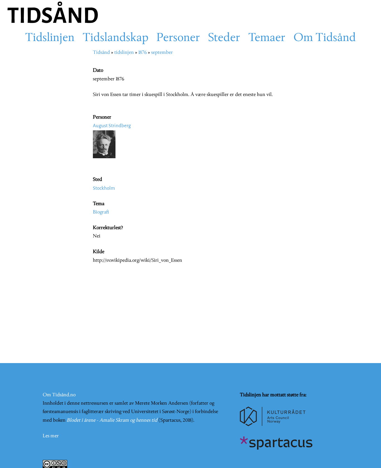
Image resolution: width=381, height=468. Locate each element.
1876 (142, 52)
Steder (224, 38)
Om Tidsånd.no (59, 395)
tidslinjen (124, 52)
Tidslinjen (49, 38)
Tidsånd (101, 52)
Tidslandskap (115, 38)
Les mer (51, 436)
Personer (178, 38)
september (162, 52)
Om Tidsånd (324, 38)
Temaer (266, 38)
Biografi (101, 212)
